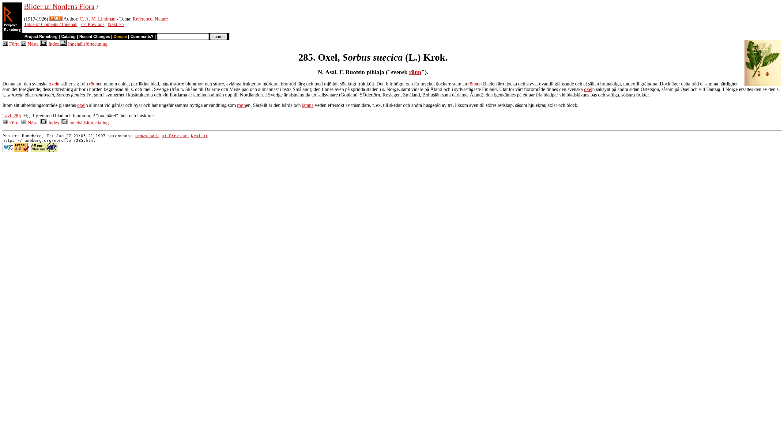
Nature (161, 18)
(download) (147, 136)
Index (53, 44)
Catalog (68, 36)
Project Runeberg (41, 36)
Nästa (33, 44)
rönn (415, 72)
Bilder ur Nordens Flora (59, 6)
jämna (308, 105)
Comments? (141, 36)
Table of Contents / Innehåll (50, 24)
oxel (53, 83)
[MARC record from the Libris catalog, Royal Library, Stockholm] (55, 18)
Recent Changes (94, 36)
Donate (120, 36)
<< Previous (92, 24)
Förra (14, 44)
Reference (142, 18)
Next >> (116, 24)
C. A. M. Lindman (97, 18)
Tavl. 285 (11, 115)
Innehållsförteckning (87, 44)
